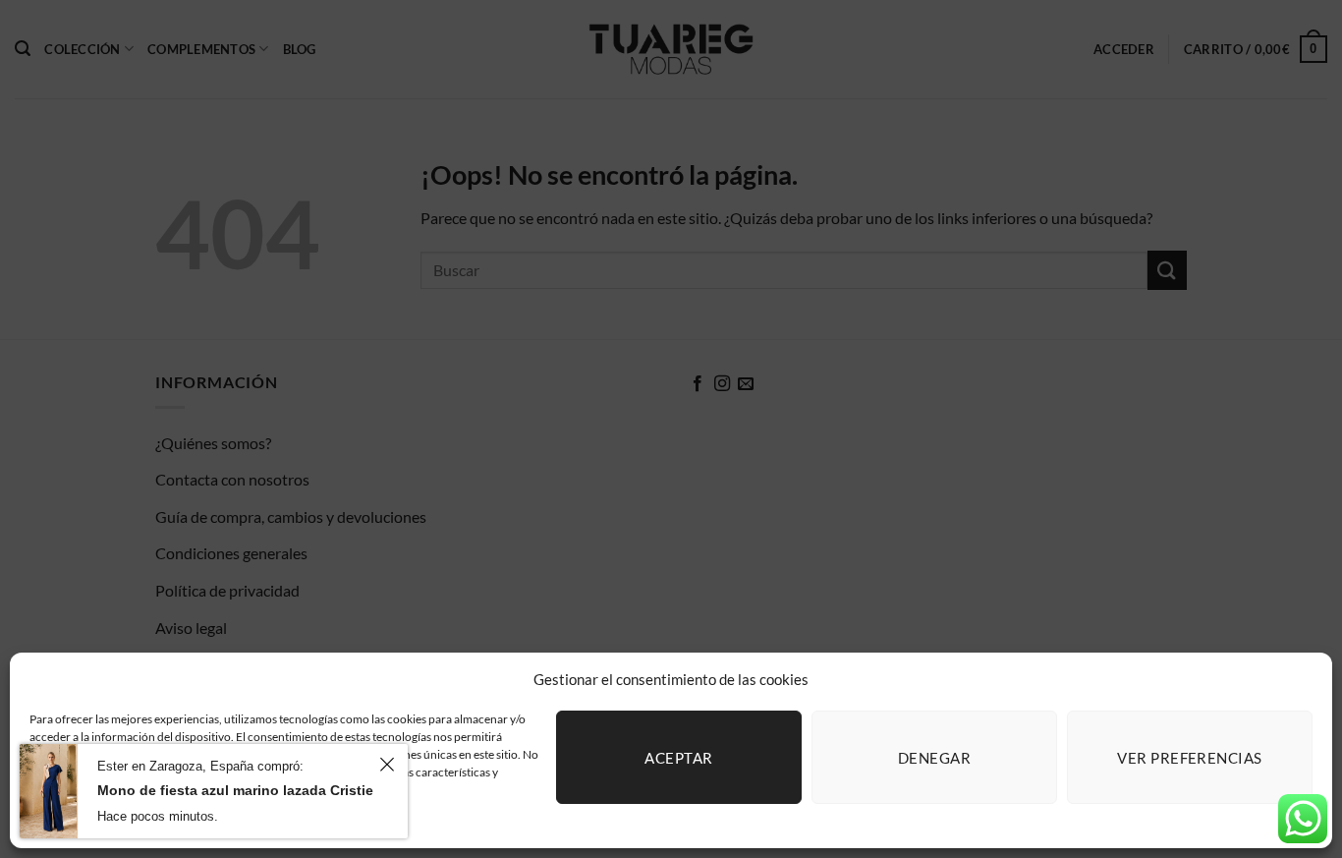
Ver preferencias (1189, 758)
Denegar (934, 758)
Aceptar (678, 758)
